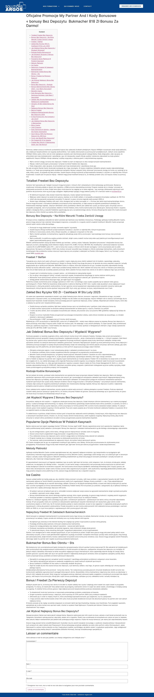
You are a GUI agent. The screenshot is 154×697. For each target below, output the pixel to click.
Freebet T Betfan (37, 42)
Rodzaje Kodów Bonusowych (41, 52)
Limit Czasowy (36, 127)
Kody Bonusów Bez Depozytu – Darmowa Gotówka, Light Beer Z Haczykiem (42, 95)
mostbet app (39, 253)
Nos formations (50, 6)
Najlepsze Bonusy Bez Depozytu (42, 108)
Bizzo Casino (35, 125)
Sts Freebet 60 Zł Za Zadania (41, 140)
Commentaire (31, 641)
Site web (29, 678)
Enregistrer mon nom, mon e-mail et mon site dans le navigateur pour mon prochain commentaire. (61, 685)
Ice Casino (34, 65)
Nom (28, 664)
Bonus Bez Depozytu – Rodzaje (41, 84)
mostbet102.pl (116, 191)
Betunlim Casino (36, 91)
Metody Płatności (37, 63)
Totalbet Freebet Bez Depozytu (41, 35)
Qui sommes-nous (71, 6)
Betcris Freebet (36, 110)
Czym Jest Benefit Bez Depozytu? (42, 138)
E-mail (29, 671)
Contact (88, 6)
